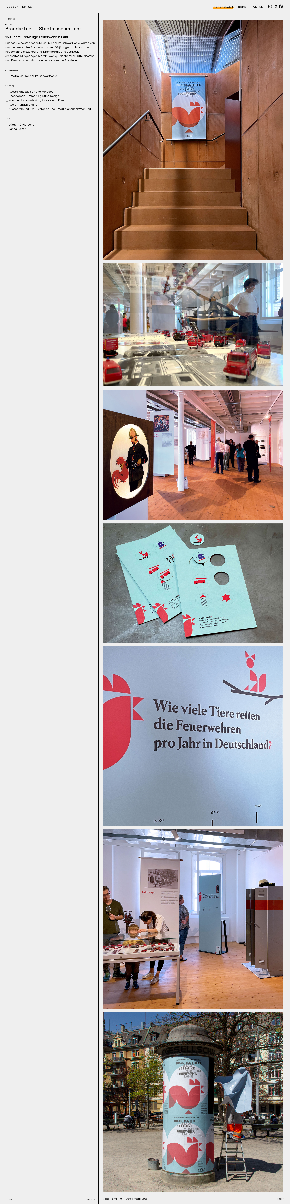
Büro (242, 6)
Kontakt (258, 6)
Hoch (280, 1199)
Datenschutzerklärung (136, 1199)
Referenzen (223, 6)
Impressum (117, 1199)
